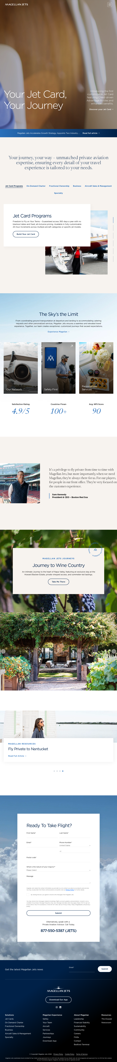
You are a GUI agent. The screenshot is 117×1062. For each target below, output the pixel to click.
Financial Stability (82, 1018)
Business (9, 1026)
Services (46, 1026)
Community (79, 1026)
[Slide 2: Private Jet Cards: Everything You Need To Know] (57, 767)
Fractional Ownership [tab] (59, 186)
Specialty (9, 1033)
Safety (45, 1015)
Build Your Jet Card (26, 234)
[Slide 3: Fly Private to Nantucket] (59, 767)
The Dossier (106, 1015)
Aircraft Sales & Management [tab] (98, 186)
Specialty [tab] (58, 193)
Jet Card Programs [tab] (14, 186)
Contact (77, 1037)
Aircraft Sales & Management (18, 1029)
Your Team (47, 1018)
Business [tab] (77, 186)
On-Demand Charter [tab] (36, 186)
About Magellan (81, 1011)
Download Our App (58, 995)
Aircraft (46, 1022)
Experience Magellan (57, 332)
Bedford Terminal (81, 1040)
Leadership (79, 1015)
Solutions (9, 1011)
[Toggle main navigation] (109, 4)
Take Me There (58, 581)
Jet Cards (9, 1015)
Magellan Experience (52, 1011)
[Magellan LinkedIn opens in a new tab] (60, 1003)
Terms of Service (82, 1050)
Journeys (47, 1033)
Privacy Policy (58, 1050)
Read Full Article (16, 756)
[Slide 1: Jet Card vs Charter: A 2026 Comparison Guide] (54, 767)
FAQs (76, 1033)
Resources (106, 1011)
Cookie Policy (69, 1050)
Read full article (90, 133)
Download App (50, 1037)
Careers (77, 1029)
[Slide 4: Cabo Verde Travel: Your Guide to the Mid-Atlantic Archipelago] (62, 767)
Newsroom (106, 1018)
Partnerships (48, 1029)
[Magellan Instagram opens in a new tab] (57, 1003)
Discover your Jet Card (100, 109)
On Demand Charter (14, 1018)
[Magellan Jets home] (58, 985)
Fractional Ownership (14, 1022)
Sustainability (80, 1022)
